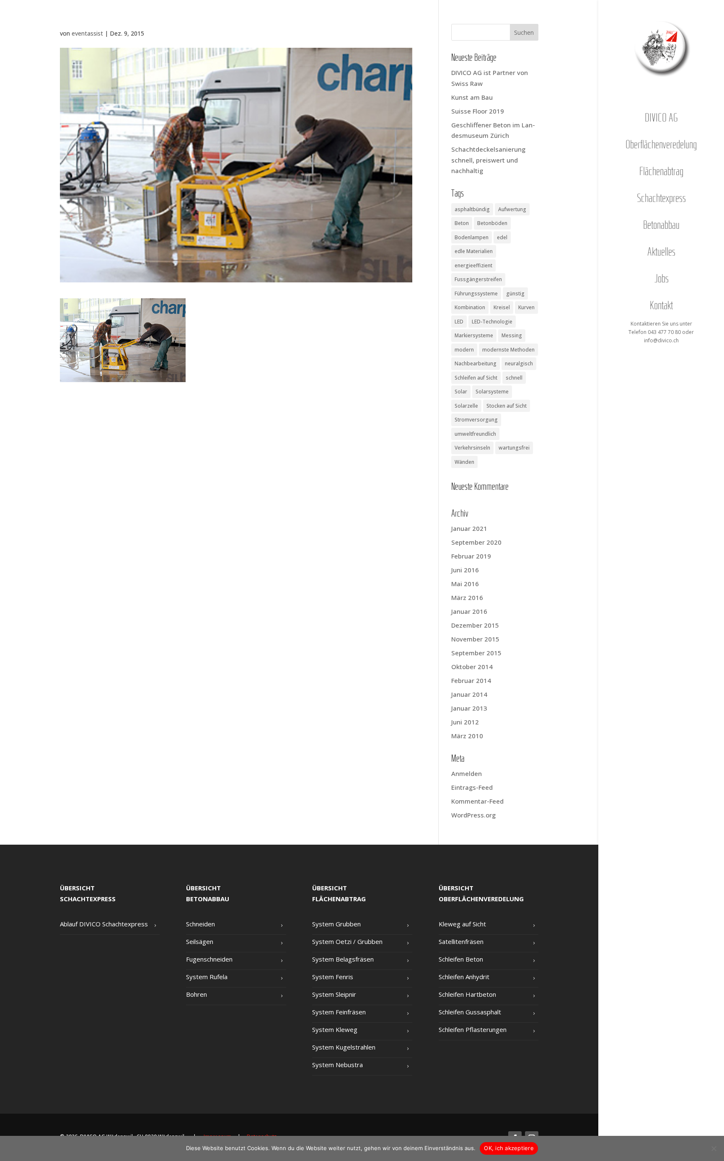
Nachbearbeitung (475, 363)
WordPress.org (473, 815)
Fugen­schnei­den (209, 959)
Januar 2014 (469, 694)
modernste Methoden (508, 349)
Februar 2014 (471, 680)
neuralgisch (519, 363)
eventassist (87, 33)
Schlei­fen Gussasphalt (470, 1012)
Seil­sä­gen (199, 941)
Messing (512, 335)
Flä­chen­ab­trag (661, 172)
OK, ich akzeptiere (509, 1148)
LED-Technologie (492, 321)
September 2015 (476, 653)
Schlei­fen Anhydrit (464, 976)
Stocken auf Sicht (506, 405)
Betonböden (492, 223)
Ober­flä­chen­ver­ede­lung (661, 145)
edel (502, 237)
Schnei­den (200, 924)
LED (459, 321)
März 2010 (467, 736)
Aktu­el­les (661, 253)
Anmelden (466, 773)
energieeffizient (473, 265)
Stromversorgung (476, 419)
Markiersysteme (474, 335)
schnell (514, 377)
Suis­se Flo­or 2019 (477, 111)
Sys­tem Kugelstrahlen (343, 1047)
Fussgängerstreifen (478, 279)
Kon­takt (661, 306)
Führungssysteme (476, 293)
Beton (462, 223)
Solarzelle (466, 405)
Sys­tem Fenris (332, 976)
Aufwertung (512, 209)
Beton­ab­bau (661, 226)
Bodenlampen (472, 237)
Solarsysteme (492, 391)
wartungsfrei (514, 447)
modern (464, 349)
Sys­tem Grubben (336, 924)
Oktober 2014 (472, 666)
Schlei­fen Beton (461, 959)
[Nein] (713, 1148)
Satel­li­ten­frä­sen (461, 941)
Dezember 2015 (475, 625)
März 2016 (467, 597)
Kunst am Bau (472, 97)
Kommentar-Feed (477, 801)
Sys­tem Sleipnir (334, 994)
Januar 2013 (469, 708)
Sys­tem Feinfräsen (339, 1012)
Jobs (661, 279)
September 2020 (476, 542)
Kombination (470, 307)
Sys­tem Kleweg (334, 1029)
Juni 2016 (465, 570)
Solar (461, 391)
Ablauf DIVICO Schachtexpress (104, 924)
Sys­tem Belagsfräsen (343, 959)
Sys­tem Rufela (207, 976)
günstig (515, 293)
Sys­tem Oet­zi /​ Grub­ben (347, 941)
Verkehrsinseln (472, 447)
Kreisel (502, 307)
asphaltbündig (472, 209)
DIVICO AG (661, 118)
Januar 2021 (469, 528)
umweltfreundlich (475, 433)
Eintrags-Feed (472, 787)
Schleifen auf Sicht (476, 377)
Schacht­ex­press (661, 199)
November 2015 (475, 639)
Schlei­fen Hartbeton (467, 994)
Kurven (526, 307)
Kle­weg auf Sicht (462, 924)
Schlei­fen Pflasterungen (473, 1029)
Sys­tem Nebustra (337, 1064)
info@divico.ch (661, 340)
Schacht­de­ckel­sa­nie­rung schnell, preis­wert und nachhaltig (488, 160)
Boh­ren (196, 994)
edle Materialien (474, 251)
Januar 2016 (469, 611)
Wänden (464, 461)
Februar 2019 (471, 556)
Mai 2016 (465, 583)
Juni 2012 (465, 722)
